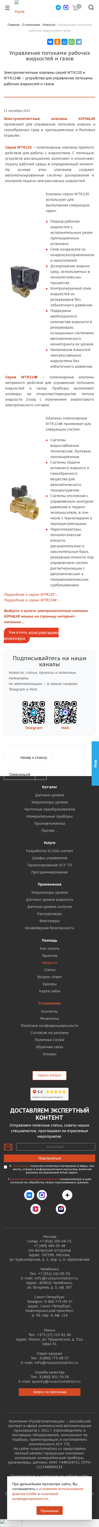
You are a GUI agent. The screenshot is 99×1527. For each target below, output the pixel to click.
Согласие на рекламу (50, 1032)
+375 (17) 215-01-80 (54, 1334)
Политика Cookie (49, 1040)
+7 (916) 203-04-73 (55, 1241)
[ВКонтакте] (50, 42)
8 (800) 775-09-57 (54, 1358)
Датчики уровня (49, 795)
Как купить (49, 948)
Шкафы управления (49, 858)
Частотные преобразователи (49, 809)
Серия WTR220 (18, 147)
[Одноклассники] (57, 42)
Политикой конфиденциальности (34, 1179)
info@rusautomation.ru (56, 1278)
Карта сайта (49, 991)
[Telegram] (79, 42)
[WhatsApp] (72, 42)
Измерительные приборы (49, 816)
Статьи (49, 970)
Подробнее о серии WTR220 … (31, 594)
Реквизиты (49, 1018)
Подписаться (49, 1158)
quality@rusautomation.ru (56, 1381)
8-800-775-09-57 (58, 1301)
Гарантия (49, 955)
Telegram (33, 728)
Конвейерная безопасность (49, 928)
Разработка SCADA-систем (49, 851)
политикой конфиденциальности (35, 1496)
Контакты (49, 1011)
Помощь (49, 940)
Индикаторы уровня (49, 802)
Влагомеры (49, 921)
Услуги (49, 842)
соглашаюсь (21, 1166)
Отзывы (49, 1054)
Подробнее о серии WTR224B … (32, 600)
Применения (49, 884)
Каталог (49, 787)
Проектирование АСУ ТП (49, 865)
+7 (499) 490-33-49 (49, 1245)
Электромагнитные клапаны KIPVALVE (49, 118)
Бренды (50, 984)
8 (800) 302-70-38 (54, 1377)
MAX (65, 728)
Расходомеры (49, 913)
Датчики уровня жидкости (49, 899)
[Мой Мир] (64, 42)
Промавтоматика (49, 823)
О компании (49, 1003)
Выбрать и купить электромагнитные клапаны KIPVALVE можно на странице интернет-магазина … (46, 616)
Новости (49, 962)
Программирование (49, 872)
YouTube (48, 1209)
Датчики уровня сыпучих (49, 906)
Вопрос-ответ (49, 977)
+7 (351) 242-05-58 (54, 1273)
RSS (89, 41)
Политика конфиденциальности (49, 1025)
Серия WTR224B (21, 377)
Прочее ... (49, 830)
